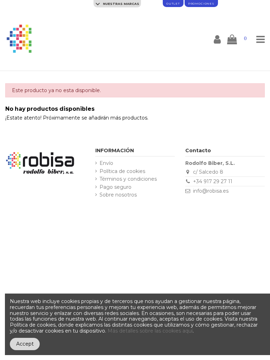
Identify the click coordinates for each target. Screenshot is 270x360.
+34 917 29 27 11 (212, 181)
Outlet (173, 3)
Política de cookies (122, 171)
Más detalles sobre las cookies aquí (150, 331)
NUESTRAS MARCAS (120, 4)
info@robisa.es (211, 191)
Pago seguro (115, 187)
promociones (201, 3)
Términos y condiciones (128, 179)
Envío (106, 163)
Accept (25, 344)
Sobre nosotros (118, 195)
